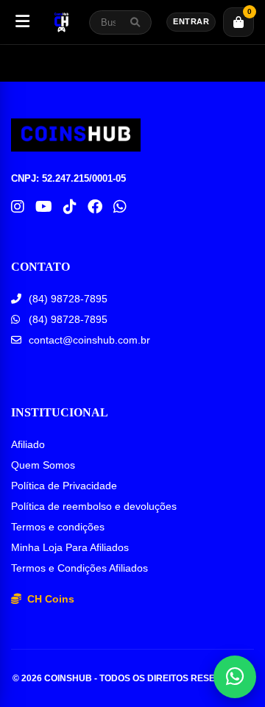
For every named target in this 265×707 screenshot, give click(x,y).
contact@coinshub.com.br (89, 340)
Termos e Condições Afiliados (79, 568)
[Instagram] (17, 207)
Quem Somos (43, 465)
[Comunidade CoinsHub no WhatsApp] (120, 207)
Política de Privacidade (64, 485)
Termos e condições (58, 527)
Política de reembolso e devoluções (94, 506)
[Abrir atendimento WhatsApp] (234, 677)
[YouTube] (43, 207)
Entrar (191, 21)
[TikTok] (70, 207)
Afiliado (28, 444)
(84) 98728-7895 (68, 299)
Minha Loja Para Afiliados (70, 547)
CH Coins (49, 599)
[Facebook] (95, 207)
